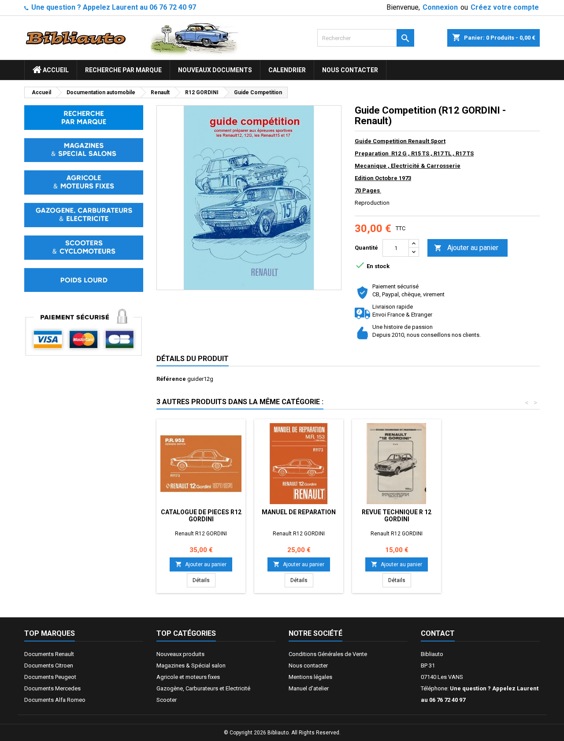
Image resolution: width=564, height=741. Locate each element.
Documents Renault (49, 654)
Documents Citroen (48, 665)
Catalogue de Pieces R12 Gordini (201, 516)
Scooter (166, 700)
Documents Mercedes (52, 688)
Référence (171, 379)
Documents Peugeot (50, 677)
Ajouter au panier (466, 247)
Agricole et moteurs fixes (188, 677)
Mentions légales (310, 677)
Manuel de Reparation (299, 512)
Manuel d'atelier (309, 688)
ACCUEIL (55, 70)
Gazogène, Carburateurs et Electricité (203, 688)
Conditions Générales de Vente (328, 654)
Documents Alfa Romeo (54, 700)
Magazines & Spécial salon (191, 665)
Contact (438, 633)
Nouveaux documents (215, 70)
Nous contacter (350, 70)
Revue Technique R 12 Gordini (396, 516)
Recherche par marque (123, 70)
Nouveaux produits (180, 654)
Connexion (440, 7)
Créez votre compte (505, 7)
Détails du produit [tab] (192, 358)
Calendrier (287, 70)
